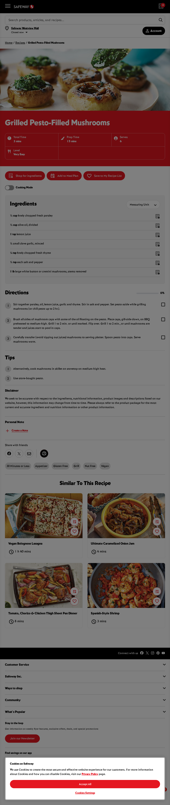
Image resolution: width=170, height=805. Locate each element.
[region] (85, 778)
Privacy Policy (90, 774)
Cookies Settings (85, 793)
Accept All (85, 784)
